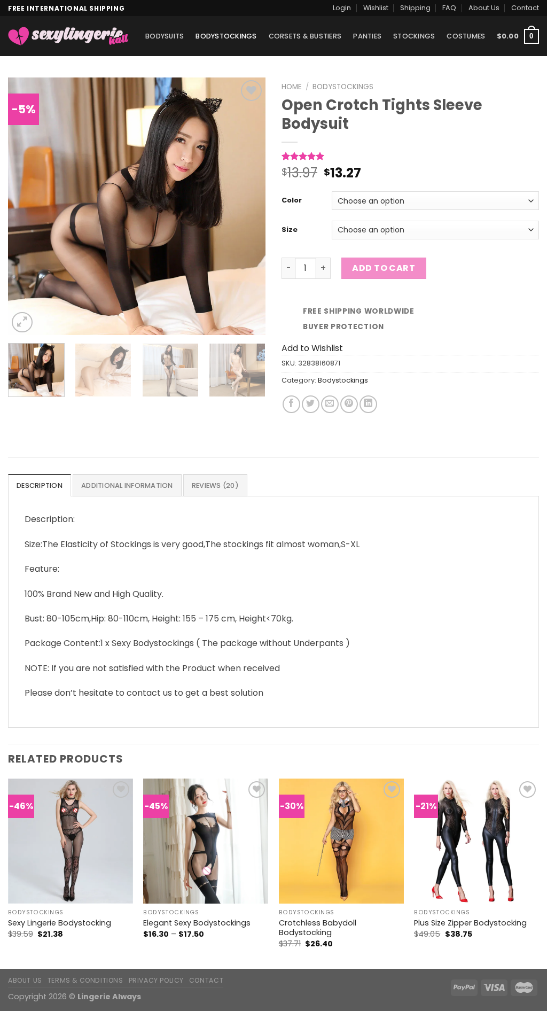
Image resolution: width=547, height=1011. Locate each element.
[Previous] (26, 206)
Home (292, 87)
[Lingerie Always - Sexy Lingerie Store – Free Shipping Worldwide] (68, 36)
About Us (483, 7)
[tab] (39, 485)
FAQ (449, 7)
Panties (367, 36)
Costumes (466, 36)
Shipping (415, 7)
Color (292, 200)
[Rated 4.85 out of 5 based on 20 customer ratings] (410, 156)
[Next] (246, 206)
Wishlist (375, 7)
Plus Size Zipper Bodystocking (470, 923)
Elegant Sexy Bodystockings (197, 923)
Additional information (127, 485)
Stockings (414, 36)
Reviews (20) (215, 485)
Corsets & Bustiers (305, 36)
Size (290, 230)
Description (39, 485)
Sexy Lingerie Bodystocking (59, 923)
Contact (525, 7)
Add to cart (383, 268)
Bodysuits (164, 36)
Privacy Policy (156, 980)
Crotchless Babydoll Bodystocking (317, 928)
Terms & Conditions (85, 980)
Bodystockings (226, 36)
